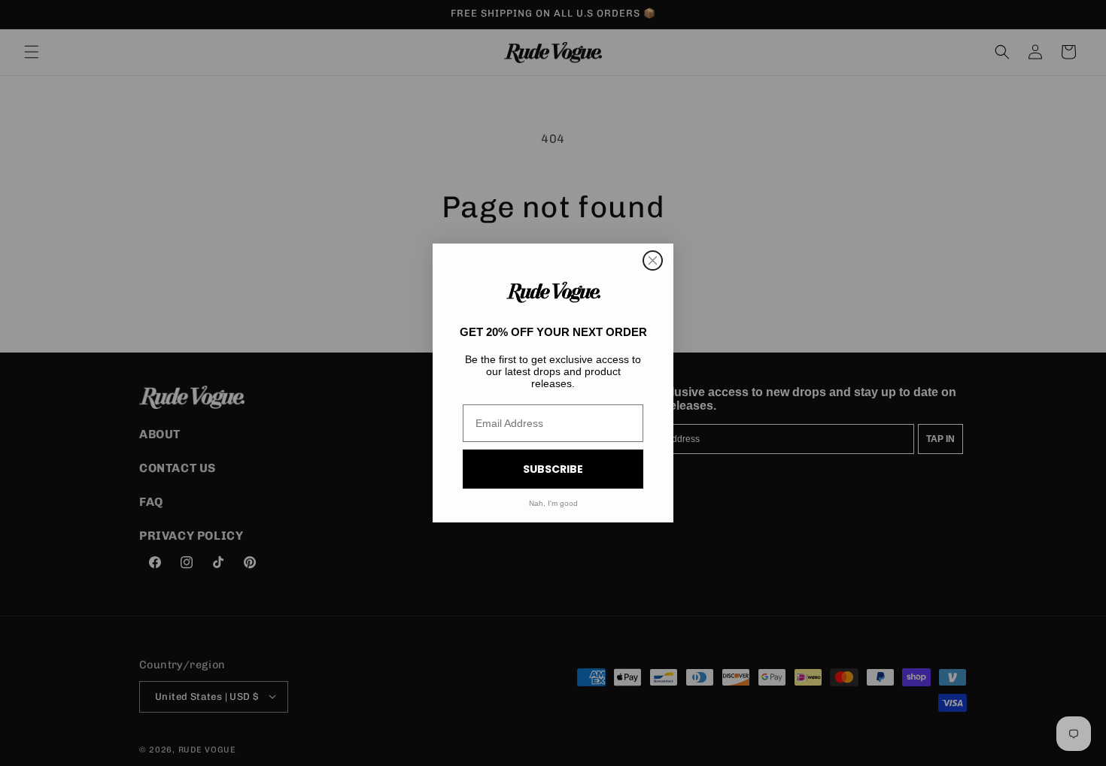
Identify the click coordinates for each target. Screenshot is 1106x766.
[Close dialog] (652, 260)
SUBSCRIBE (553, 469)
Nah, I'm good (553, 503)
